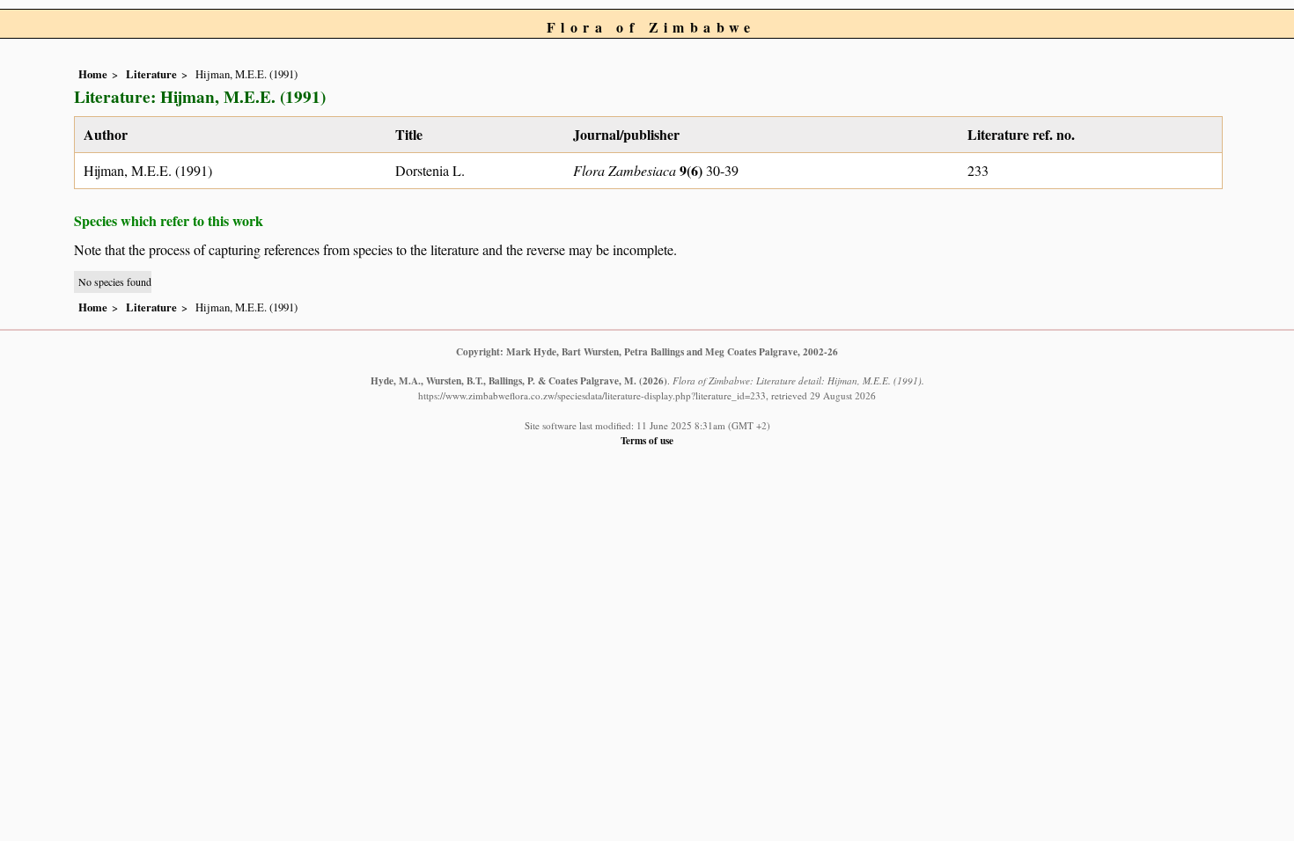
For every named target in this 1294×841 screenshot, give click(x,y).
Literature (151, 74)
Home (92, 74)
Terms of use (647, 440)
